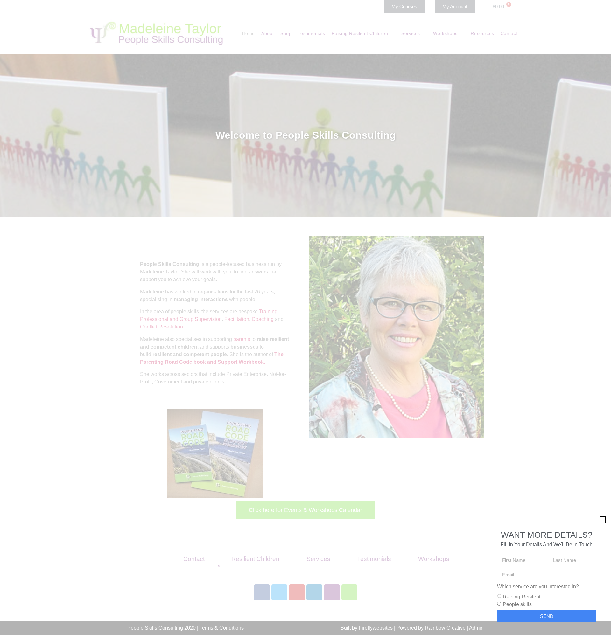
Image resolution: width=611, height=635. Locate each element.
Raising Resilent (521, 596)
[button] (603, 519)
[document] (305, 317)
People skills (517, 604)
